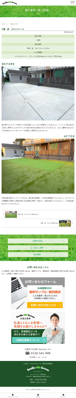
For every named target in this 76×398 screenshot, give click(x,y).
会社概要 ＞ (39, 254)
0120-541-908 (40, 353)
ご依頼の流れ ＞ (39, 241)
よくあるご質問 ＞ (38, 248)
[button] (70, 297)
